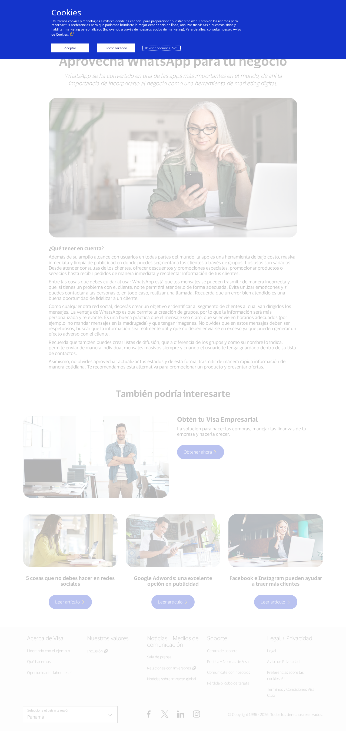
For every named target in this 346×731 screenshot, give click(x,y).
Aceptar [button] (70, 48)
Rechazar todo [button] (116, 48)
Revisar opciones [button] (157, 48)
